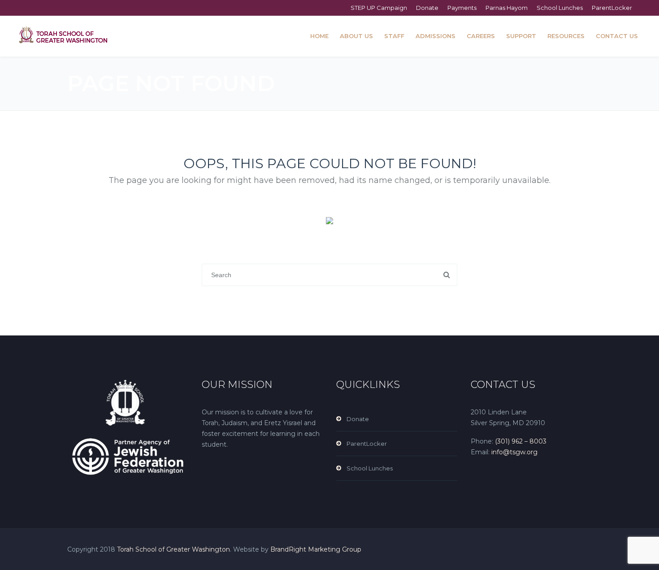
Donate (427, 7)
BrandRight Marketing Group (315, 549)
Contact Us (617, 35)
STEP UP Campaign (379, 7)
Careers (481, 35)
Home (319, 35)
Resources (566, 35)
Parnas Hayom (507, 7)
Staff (394, 35)
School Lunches (560, 7)
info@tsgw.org (514, 452)
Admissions (435, 35)
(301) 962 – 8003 (520, 441)
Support (521, 35)
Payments (462, 7)
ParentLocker (612, 7)
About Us (356, 35)
